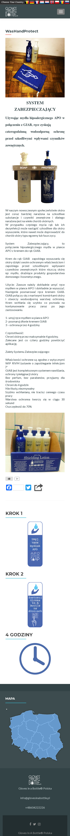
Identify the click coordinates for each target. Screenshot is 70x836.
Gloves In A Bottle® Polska (57, 2)
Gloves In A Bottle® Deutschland (32, 2)
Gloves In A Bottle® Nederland (47, 2)
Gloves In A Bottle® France (37, 2)
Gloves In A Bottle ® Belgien (27, 2)
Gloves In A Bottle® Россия (67, 2)
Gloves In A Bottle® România (62, 2)
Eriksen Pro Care (52, 2)
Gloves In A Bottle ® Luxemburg (42, 2)
